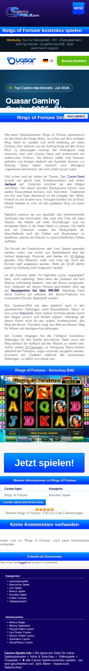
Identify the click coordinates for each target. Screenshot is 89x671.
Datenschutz (13, 667)
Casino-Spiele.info (18, 653)
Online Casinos (18, 597)
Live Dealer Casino (20, 632)
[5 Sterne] (52, 509)
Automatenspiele (18, 581)
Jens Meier (43, 664)
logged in (24, 562)
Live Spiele (15, 587)
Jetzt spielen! (76, 116)
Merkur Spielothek (19, 625)
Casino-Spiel (75, 176)
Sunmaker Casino (19, 639)
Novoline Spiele (59, 495)
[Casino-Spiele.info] (22, 12)
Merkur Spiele (17, 591)
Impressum (61, 664)
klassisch (26, 313)
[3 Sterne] (45, 509)
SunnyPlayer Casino (21, 642)
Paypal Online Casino (21, 629)
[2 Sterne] (41, 509)
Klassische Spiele (19, 584)
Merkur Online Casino (21, 635)
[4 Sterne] (48, 509)
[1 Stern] (37, 509)
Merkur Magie (17, 622)
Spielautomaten (18, 601)
